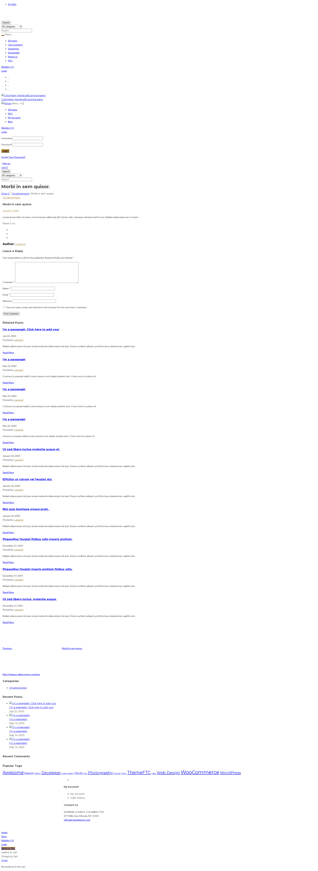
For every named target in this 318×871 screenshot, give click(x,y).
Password (6, 144)
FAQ (10, 60)
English (12, 4)
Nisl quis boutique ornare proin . (26, 509)
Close (4, 860)
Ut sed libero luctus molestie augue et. (31, 449)
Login (4, 70)
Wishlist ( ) (7, 66)
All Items (12, 40)
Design (38, 773)
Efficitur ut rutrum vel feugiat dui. (27, 479)
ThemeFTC (139, 772)
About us (13, 56)
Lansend (20, 244)
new (85, 773)
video (153, 773)
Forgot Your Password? (13, 157)
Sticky (124, 773)
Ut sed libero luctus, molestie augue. (30, 599)
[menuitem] (12, 109)
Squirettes (13, 48)
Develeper (51, 772)
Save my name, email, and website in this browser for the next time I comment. (46, 307)
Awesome (13, 772)
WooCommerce (200, 772)
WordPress (230, 772)
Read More (8, 352)
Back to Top (8, 848)
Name (6, 288)
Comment (9, 282)
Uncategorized (20, 193)
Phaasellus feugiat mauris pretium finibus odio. (37, 569)
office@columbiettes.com (77, 819)
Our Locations (15, 44)
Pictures (117, 773)
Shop (4, 836)
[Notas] (6, 103)
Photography (100, 772)
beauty (29, 773)
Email (6, 294)
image (64, 773)
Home (4, 832)
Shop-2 (5, 193)
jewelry (71, 773)
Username (6, 138)
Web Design (168, 772)
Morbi (79, 773)
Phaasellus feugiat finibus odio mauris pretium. (37, 539)
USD (4, 18)
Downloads (14, 52)
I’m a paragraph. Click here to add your (31, 329)
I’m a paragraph (14, 359)
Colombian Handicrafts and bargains (22, 99)
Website (7, 301)
